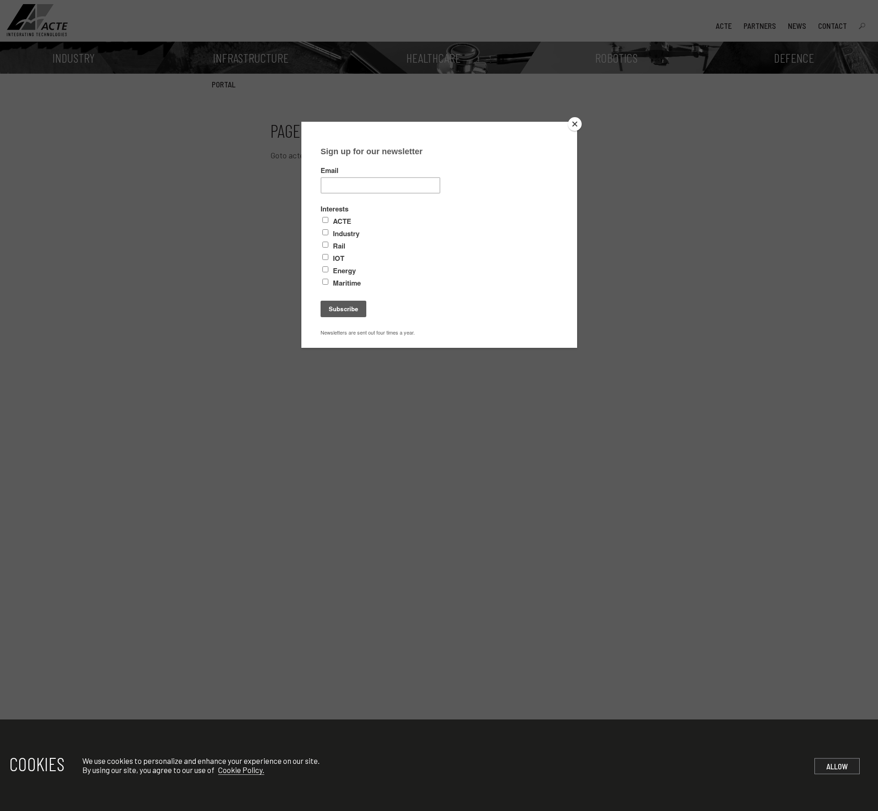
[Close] (575, 124)
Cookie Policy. (241, 769)
